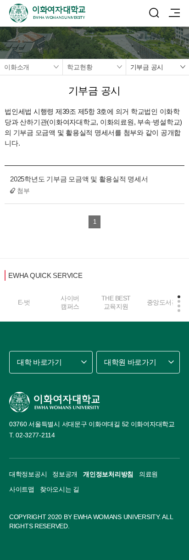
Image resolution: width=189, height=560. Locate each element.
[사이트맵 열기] (174, 12)
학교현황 (79, 67)
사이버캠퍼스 (70, 302)
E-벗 (24, 302)
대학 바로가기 (39, 362)
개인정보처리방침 (108, 474)
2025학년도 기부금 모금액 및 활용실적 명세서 (79, 179)
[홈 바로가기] (54, 402)
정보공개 (65, 474)
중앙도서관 (162, 302)
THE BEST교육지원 (116, 302)
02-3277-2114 (35, 435)
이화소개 (16, 67)
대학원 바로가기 (130, 362)
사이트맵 (21, 489)
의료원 (148, 474)
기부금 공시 (147, 67)
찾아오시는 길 (59, 489)
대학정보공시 (28, 474)
